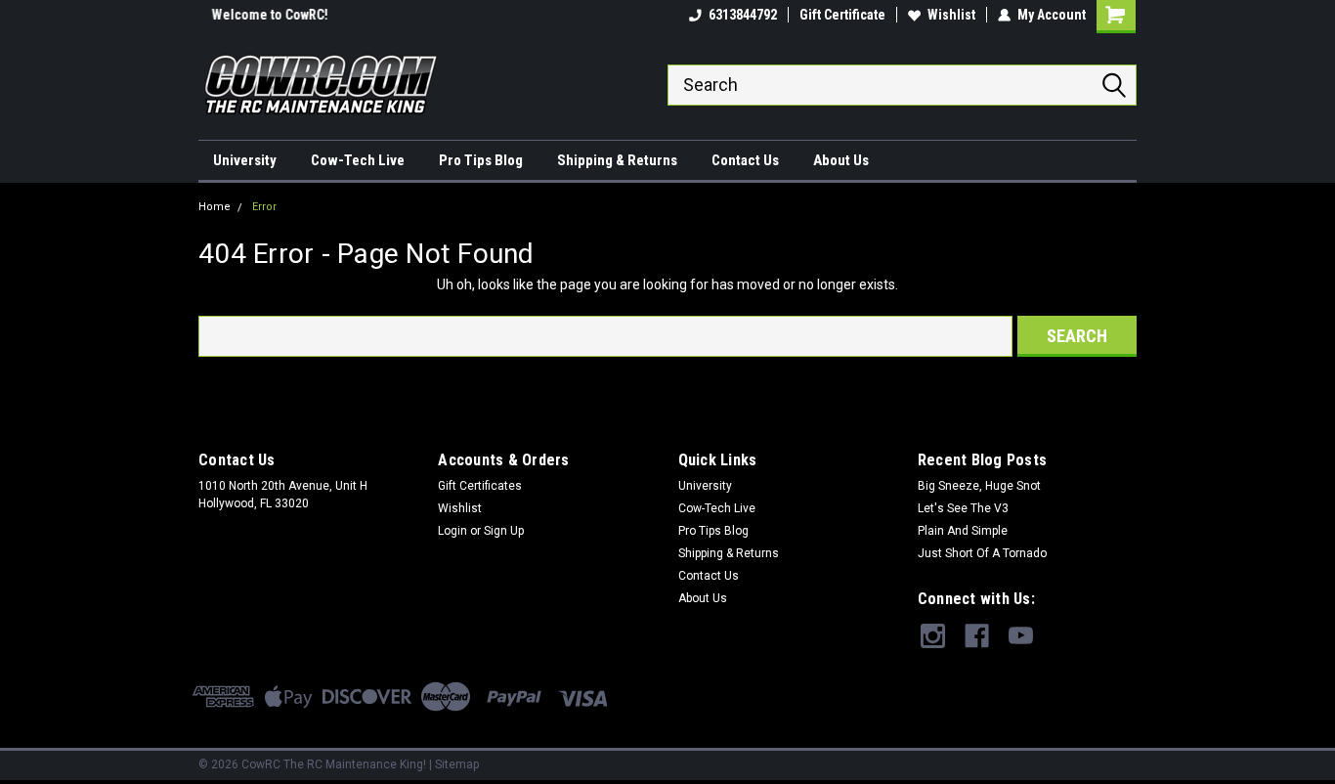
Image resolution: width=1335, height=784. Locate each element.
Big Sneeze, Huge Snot (979, 486)
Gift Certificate (842, 14)
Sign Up (504, 531)
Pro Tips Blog (481, 160)
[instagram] (933, 636)
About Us (841, 160)
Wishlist (951, 14)
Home (214, 206)
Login (452, 531)
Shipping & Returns (617, 160)
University (245, 160)
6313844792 (743, 14)
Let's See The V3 (963, 508)
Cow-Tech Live (358, 160)
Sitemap (457, 764)
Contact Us (745, 160)
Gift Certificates (480, 486)
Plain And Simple (963, 531)
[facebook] (977, 636)
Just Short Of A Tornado (982, 553)
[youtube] (1021, 636)
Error (264, 206)
